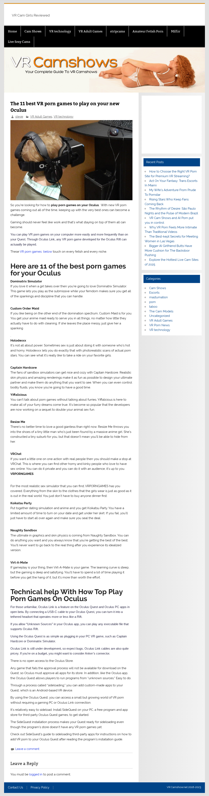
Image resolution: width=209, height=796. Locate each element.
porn (152, 302)
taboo (153, 306)
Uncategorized (159, 316)
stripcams (117, 31)
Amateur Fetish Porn (147, 31)
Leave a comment (27, 749)
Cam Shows (32, 31)
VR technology (60, 31)
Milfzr (175, 31)
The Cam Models (161, 311)
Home (12, 31)
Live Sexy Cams (19, 42)
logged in (35, 774)
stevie (19, 116)
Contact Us (15, 787)
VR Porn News (159, 325)
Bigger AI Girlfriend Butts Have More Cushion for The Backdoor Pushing (168, 250)
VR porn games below (36, 251)
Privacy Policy (40, 787)
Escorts (154, 292)
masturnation (158, 297)
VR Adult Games (90, 31)
